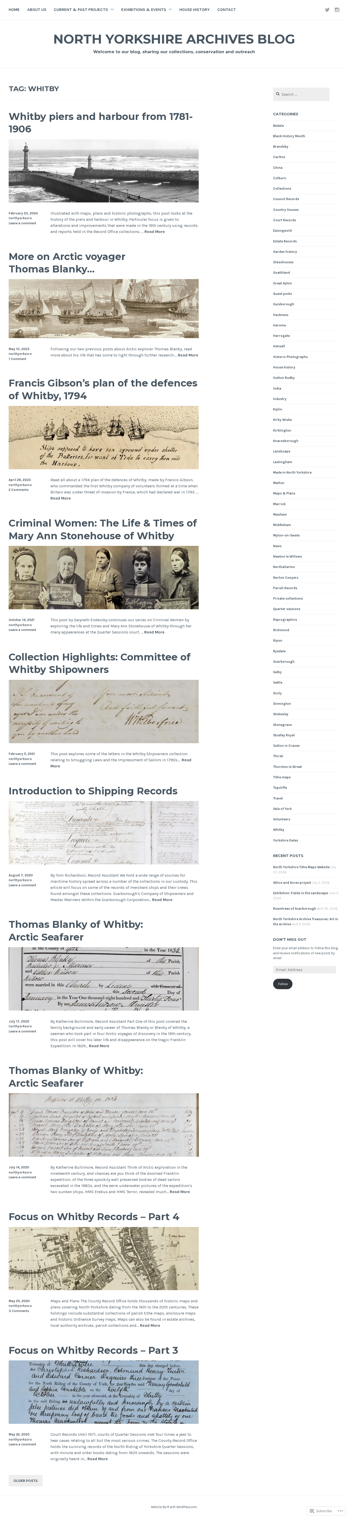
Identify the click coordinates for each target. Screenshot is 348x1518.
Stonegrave (282, 725)
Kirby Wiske (282, 420)
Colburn (279, 178)
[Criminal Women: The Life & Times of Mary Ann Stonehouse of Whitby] (104, 607)
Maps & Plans (284, 493)
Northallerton (284, 567)
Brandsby (280, 146)
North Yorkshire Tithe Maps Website (301, 867)
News (277, 546)
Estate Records (285, 241)
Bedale (278, 126)
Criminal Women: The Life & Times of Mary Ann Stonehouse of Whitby (103, 529)
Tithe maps (282, 777)
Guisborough (283, 304)
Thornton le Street (287, 767)
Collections (282, 188)
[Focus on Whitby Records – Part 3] (104, 1422)
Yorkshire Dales (285, 840)
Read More (154, 231)
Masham (280, 514)
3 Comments (19, 1311)
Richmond (281, 630)
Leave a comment (22, 223)
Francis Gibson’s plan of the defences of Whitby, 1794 (103, 389)
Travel (278, 798)
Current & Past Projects (81, 9)
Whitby (278, 830)
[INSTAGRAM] (337, 9)
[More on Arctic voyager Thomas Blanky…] (104, 336)
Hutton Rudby (284, 378)
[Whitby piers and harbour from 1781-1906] (104, 201)
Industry (280, 399)
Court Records (284, 220)
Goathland (281, 272)
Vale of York (282, 809)
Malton (278, 483)
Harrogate (281, 336)
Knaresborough (285, 441)
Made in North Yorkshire (292, 472)
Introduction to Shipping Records (93, 791)
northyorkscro (20, 218)
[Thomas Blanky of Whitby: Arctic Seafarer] (104, 1009)
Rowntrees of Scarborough (294, 908)
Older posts (25, 1480)
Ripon (277, 640)
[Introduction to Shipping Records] (104, 863)
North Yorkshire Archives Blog (174, 39)
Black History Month (289, 136)
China (278, 168)
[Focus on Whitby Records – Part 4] (104, 1288)
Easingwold (282, 230)
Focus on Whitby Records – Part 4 (94, 1217)
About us (36, 9)
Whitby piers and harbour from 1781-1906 (101, 123)
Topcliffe (280, 788)
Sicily (277, 693)
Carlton (279, 157)
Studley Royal (284, 735)
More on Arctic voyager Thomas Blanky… (67, 263)
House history (284, 367)
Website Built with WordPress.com (174, 1507)
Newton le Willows (287, 556)
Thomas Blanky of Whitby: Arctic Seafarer (76, 930)
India (277, 388)
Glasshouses (283, 262)
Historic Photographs (290, 357)
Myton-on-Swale (286, 535)
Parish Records (285, 588)
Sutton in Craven (286, 746)
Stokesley (280, 714)
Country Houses (286, 210)
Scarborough (284, 662)
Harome (279, 325)
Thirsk (278, 756)
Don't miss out (289, 939)
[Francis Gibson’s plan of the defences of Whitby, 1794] (104, 467)
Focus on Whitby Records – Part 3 (93, 1350)
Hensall (279, 346)
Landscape (281, 451)
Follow (283, 984)
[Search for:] (301, 94)
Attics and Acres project (292, 883)
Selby (277, 672)
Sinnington (282, 704)
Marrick (279, 504)
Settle (277, 682)
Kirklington (282, 430)
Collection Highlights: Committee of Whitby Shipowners (100, 663)
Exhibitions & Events (143, 9)
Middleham (282, 525)
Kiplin (277, 409)
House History (194, 9)
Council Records (286, 199)
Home (14, 9)
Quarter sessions (286, 609)
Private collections (288, 598)
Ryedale (279, 651)
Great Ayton (282, 283)
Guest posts (282, 294)
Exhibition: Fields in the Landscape (300, 893)
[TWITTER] (327, 9)
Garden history (285, 252)
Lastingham (282, 462)
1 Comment (17, 359)
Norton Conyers (285, 577)
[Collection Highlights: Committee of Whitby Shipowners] (104, 741)
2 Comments (19, 490)
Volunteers (281, 819)
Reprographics (285, 620)
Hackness (280, 315)
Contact (226, 9)
